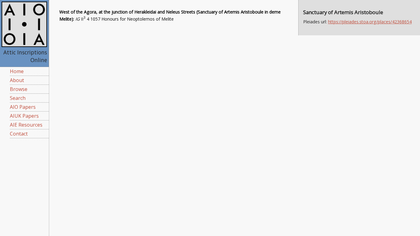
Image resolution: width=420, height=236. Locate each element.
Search (18, 98)
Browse (18, 89)
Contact (19, 133)
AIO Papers (23, 107)
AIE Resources (26, 124)
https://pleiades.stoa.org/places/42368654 (370, 22)
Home (17, 71)
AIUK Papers (24, 115)
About (17, 80)
